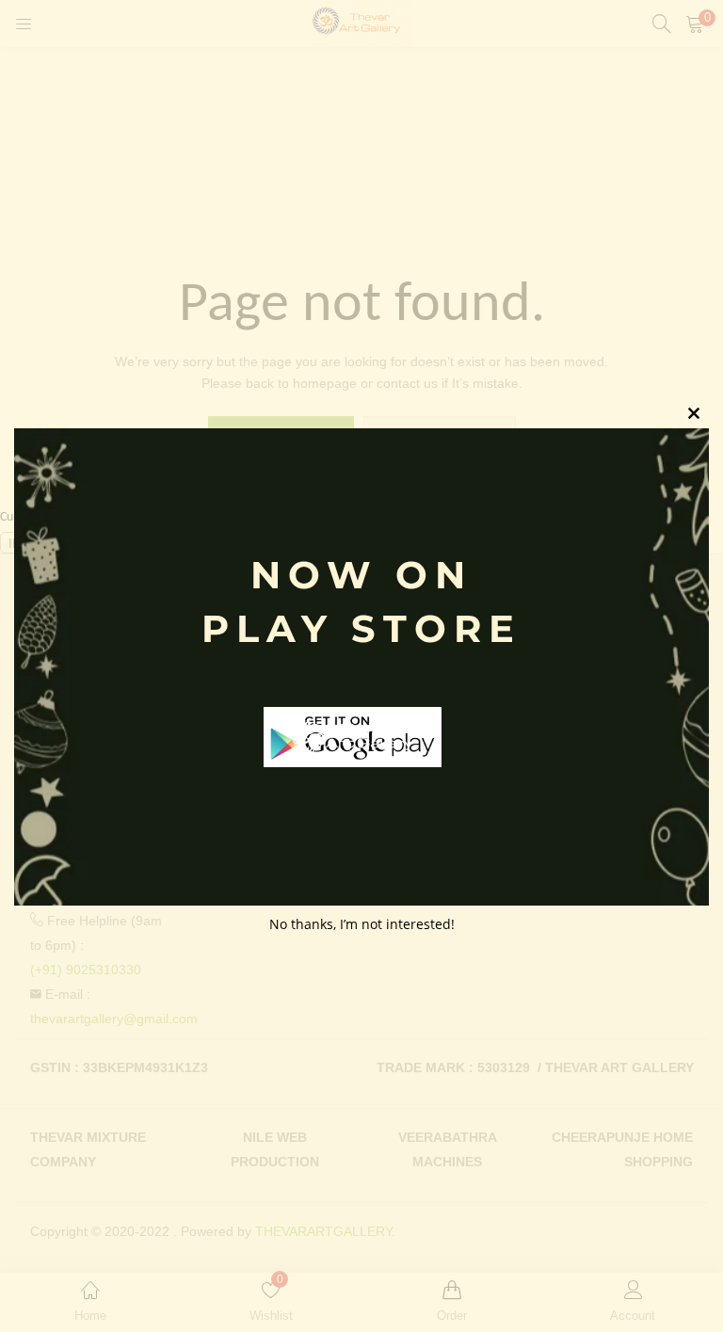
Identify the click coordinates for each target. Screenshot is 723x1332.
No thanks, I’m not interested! (362, 924)
